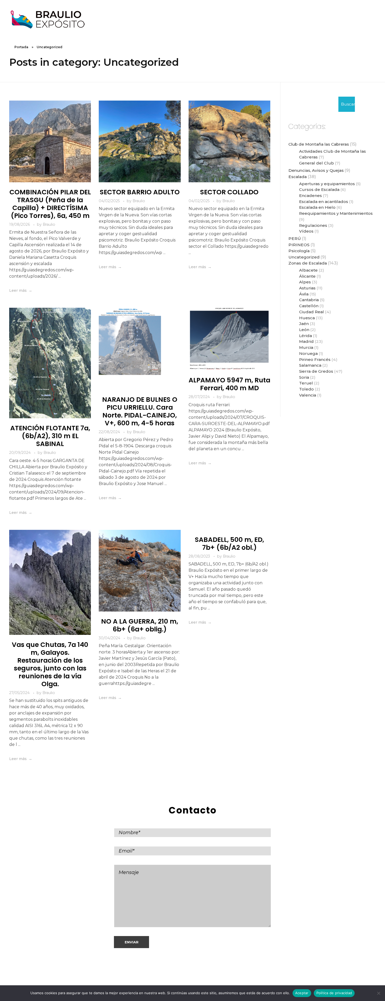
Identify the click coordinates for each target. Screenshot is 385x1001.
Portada (21, 47)
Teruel (306, 383)
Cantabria (309, 299)
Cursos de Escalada (319, 189)
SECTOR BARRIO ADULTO (140, 192)
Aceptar (302, 993)
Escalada (297, 176)
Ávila (304, 294)
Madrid (306, 341)
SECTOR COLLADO (229, 192)
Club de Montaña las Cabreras (318, 144)
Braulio (49, 224)
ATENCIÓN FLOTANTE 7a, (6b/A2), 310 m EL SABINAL (50, 436)
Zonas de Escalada (307, 263)
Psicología (299, 250)
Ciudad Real (311, 311)
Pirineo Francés (315, 359)
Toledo (306, 389)
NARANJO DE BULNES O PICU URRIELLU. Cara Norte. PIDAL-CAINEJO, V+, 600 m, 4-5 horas (139, 411)
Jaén (304, 323)
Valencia (307, 395)
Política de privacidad (334, 993)
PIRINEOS (299, 244)
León (304, 329)
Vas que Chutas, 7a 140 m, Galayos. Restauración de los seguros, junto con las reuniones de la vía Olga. (50, 664)
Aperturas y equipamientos (327, 183)
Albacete (308, 270)
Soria (304, 377)
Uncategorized (304, 257)
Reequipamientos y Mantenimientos (336, 213)
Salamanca (310, 365)
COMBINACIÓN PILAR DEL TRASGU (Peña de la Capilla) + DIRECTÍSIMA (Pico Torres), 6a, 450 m (50, 204)
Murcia (306, 347)
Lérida (305, 335)
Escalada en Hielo (317, 207)
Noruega (308, 353)
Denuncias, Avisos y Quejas (316, 170)
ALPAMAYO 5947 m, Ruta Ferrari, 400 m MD (229, 384)
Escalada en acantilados (323, 201)
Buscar (348, 104)
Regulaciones (313, 225)
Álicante (307, 276)
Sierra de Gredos (316, 371)
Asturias (307, 287)
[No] (378, 993)
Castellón (308, 305)
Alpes (305, 281)
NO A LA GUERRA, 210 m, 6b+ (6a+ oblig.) (139, 625)
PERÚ (294, 238)
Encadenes (310, 195)
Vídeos (306, 231)
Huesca (307, 317)
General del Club (316, 163)
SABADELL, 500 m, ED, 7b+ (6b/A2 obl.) (229, 543)
